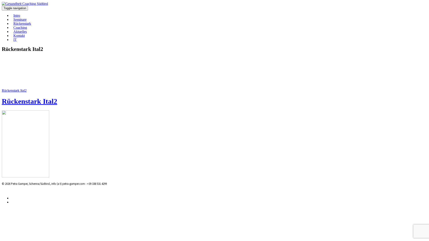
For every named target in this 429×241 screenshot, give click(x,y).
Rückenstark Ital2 (14, 90)
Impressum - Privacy (34, 190)
